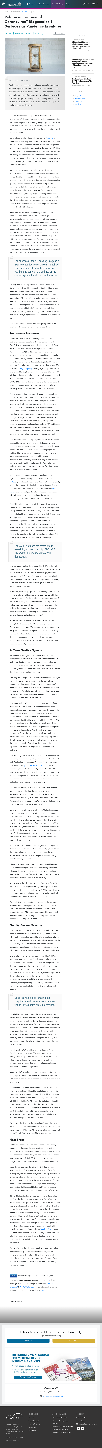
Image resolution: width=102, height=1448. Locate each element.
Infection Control (80, 98)
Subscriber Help (81, 1418)
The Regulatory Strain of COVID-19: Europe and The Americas (82, 81)
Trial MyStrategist (34, 1421)
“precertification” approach (35, 765)
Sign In (28, 1341)
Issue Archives (62, 1426)
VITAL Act (13, 482)
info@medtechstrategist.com (53, 1396)
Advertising (32, 1430)
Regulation (78, 104)
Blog (67, 4)
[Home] (4, 4)
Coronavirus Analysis (45, 12)
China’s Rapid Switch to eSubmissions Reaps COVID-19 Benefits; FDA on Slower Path (82, 45)
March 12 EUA (45, 1229)
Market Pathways (57, 4)
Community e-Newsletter (60, 1418)
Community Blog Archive (60, 1429)
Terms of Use (56, 1432)
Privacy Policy (67, 1432)
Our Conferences (34, 1424)
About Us (31, 1418)
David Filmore (26, 12)
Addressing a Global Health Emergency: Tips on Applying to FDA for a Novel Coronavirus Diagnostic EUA (83, 63)
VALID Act (49, 138)
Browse (31, 4)
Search (86, 4)
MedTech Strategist (43, 4)
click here (45, 1290)
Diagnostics (78, 96)
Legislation (78, 101)
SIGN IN (95, 4)
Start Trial (73, 1341)
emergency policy (25, 368)
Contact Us (80, 1421)
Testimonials (32, 1427)
